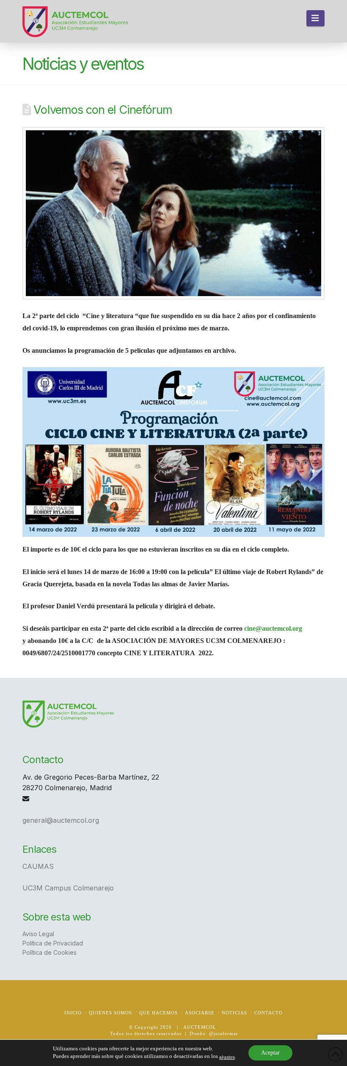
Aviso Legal (38, 933)
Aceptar (270, 1053)
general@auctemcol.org (60, 820)
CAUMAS (38, 866)
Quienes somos (110, 1012)
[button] (315, 18)
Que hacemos (158, 1012)
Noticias (234, 1012)
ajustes (227, 1057)
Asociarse (200, 1012)
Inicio (73, 1012)
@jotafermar (223, 1033)
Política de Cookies (49, 952)
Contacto (268, 1012)
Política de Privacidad (52, 943)
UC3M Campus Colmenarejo (68, 888)
